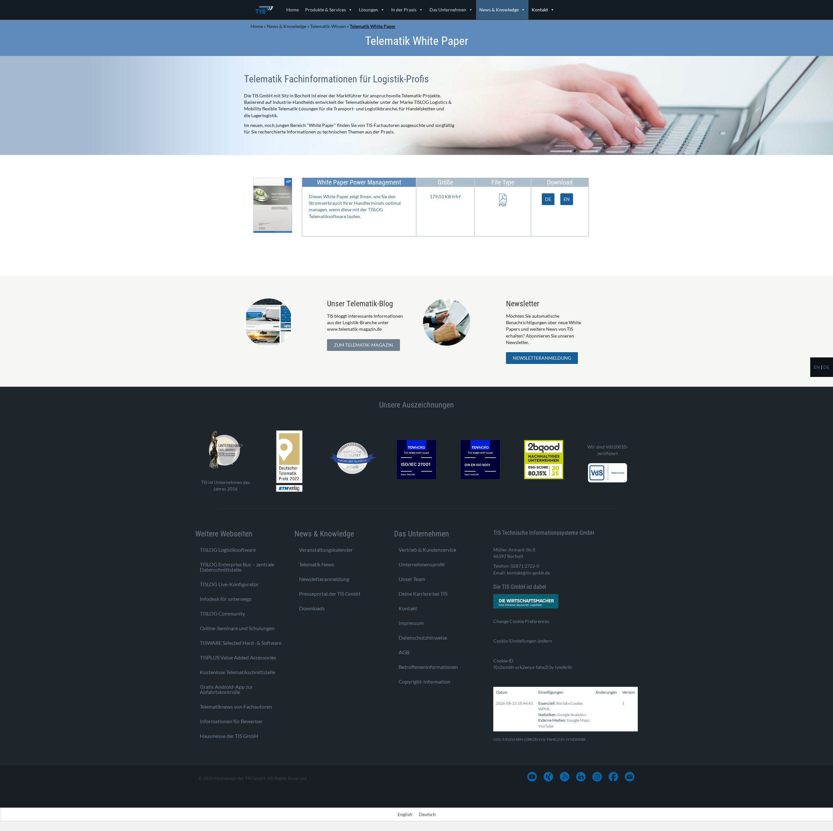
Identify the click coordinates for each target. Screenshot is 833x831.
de (826, 367)
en (817, 367)
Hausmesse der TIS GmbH (229, 736)
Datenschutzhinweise (423, 637)
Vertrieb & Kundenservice (427, 550)
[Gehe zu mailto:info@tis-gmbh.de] (630, 777)
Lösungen (368, 9)
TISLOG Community (222, 613)
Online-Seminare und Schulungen (237, 628)
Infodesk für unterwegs (226, 599)
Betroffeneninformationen (428, 667)
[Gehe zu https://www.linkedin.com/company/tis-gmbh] (581, 777)
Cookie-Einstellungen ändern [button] (522, 641)
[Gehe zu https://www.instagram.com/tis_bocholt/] (597, 777)
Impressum (411, 623)
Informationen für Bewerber (231, 721)
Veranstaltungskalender (326, 550)
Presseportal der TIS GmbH (329, 593)
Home (292, 9)
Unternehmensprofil (421, 564)
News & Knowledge (499, 9)
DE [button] (548, 199)
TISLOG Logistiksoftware (228, 550)
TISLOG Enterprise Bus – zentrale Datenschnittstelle (237, 567)
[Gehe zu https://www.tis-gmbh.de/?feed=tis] (564, 777)
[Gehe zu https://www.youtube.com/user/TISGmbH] (532, 777)
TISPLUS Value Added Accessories (238, 657)
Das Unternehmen (448, 9)
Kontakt (540, 9)
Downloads (312, 608)
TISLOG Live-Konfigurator (229, 584)
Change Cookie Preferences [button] (521, 621)
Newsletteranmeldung (324, 579)
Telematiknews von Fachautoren (236, 706)
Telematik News (316, 564)
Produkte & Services (325, 9)
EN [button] (567, 199)
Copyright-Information (424, 681)
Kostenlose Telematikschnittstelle (237, 672)
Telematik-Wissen (328, 26)
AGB (404, 652)
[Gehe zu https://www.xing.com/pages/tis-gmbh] (548, 777)
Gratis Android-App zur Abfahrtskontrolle (226, 689)
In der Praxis (403, 9)
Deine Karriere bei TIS (423, 593)
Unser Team (412, 579)
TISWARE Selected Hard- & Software (240, 643)
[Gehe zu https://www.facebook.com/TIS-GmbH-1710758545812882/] (613, 777)
